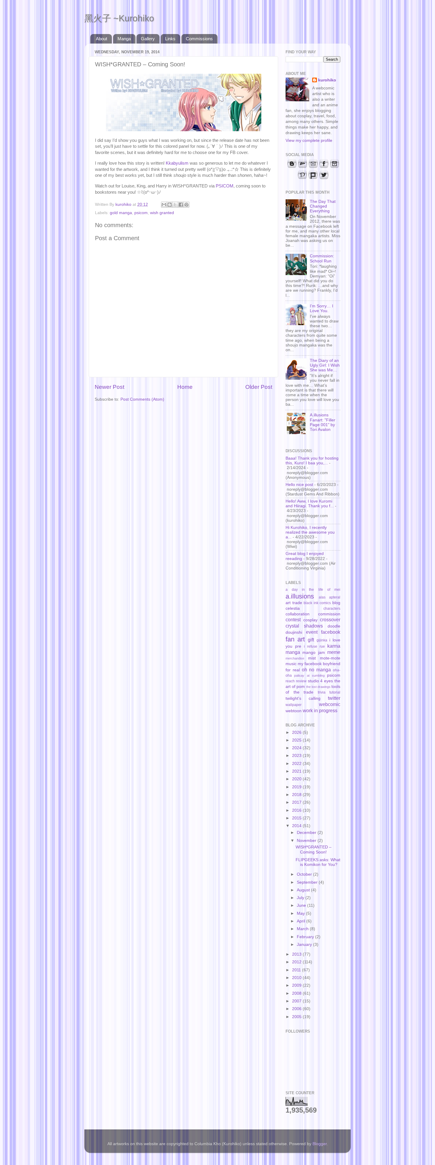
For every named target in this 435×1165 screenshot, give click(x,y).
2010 (297, 977)
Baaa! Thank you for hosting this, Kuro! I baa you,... (312, 460)
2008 (297, 993)
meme (333, 652)
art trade (294, 603)
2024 (297, 748)
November (307, 840)
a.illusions (300, 596)
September (308, 882)
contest (293, 619)
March (303, 929)
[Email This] (164, 205)
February (306, 937)
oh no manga (316, 669)
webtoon (294, 711)
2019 (297, 787)
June (302, 905)
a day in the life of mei (313, 590)
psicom (141, 213)
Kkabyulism (177, 163)
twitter (334, 698)
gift (311, 639)
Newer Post (109, 387)
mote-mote (330, 658)
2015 (297, 818)
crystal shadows (304, 625)
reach (290, 681)
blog (336, 603)
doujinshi (294, 632)
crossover (330, 619)
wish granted (162, 213)
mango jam (313, 652)
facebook (330, 632)
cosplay (310, 620)
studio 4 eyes (320, 681)
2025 (297, 740)
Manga (124, 38)
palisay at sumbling (309, 675)
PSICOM (224, 186)
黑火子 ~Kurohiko (119, 18)
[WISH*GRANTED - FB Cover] (183, 129)
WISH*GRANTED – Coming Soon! (313, 849)
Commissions (199, 38)
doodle (334, 626)
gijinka (322, 640)
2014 (297, 826)
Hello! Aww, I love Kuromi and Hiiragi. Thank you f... (310, 503)
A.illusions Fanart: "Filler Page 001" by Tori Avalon (322, 422)
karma (333, 646)
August (304, 890)
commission (329, 614)
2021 (297, 771)
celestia (293, 608)
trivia (322, 692)
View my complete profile (309, 140)
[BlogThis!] (170, 205)
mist (312, 658)
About (101, 38)
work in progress (320, 710)
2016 (297, 810)
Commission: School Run (322, 258)
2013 (297, 954)
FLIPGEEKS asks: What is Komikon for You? (318, 862)
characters (331, 608)
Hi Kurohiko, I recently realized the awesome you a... (310, 532)
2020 (297, 779)
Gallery (148, 38)
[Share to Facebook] (181, 205)
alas (322, 597)
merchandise (295, 658)
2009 (297, 985)
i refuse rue (314, 646)
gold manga (121, 213)
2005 (297, 1017)
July (301, 898)
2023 (297, 755)
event (312, 632)
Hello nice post (299, 484)
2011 (297, 970)
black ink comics (317, 603)
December (307, 832)
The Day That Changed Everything (323, 206)
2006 (297, 1009)
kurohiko (327, 80)
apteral (334, 597)
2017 (297, 802)
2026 (297, 732)
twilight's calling (303, 698)
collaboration (298, 614)
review (301, 681)
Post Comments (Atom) (142, 399)
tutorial (334, 692)
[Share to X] (175, 205)
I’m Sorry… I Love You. (321, 308)
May (301, 913)
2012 (297, 962)
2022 (297, 763)
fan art (295, 639)
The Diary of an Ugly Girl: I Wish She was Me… (325, 365)
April (301, 921)
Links (170, 38)
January (305, 944)
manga (293, 652)
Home (185, 387)
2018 (297, 794)
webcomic (329, 704)
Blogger (319, 1144)
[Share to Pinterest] (186, 205)
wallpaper (294, 705)
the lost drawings (318, 687)
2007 (297, 1001)
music (291, 664)
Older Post (258, 387)
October (305, 874)
